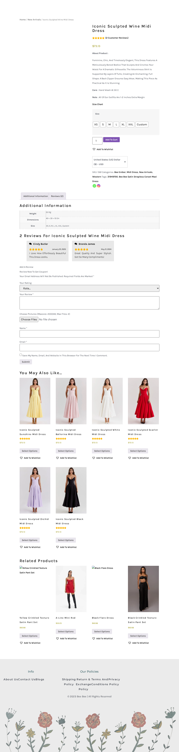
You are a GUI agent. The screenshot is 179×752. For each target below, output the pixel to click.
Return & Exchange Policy (83, 684)
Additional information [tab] (35, 196)
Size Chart (97, 104)
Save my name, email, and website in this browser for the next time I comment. (64, 355)
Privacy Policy (114, 682)
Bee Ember (120, 172)
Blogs (39, 679)
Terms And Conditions (99, 682)
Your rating (25, 283)
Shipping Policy (69, 682)
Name (23, 328)
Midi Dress (132, 172)
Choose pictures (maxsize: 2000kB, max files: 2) (45, 314)
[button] (102, 149)
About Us (10, 679)
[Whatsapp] (94, 186)
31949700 (113, 176)
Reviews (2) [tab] (57, 196)
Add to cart (111, 139)
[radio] (96, 124)
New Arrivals (34, 19)
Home (23, 19)
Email (23, 342)
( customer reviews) (116, 37)
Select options (29, 451)
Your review (26, 294)
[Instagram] (98, 186)
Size (97, 114)
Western (96, 176)
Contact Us (26, 679)
